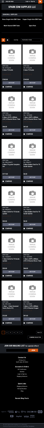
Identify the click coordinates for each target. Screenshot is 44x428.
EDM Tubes (5, 66)
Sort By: (16, 40)
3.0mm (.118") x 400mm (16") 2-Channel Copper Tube (31, 308)
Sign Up (33, 1)
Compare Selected (35, 337)
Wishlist (22, 371)
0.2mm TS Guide (8, 70)
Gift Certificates (22, 369)
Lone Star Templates (28, 426)
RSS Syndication (22, 388)
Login (26, 1)
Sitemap (24, 424)
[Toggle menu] (3, 3)
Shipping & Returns (22, 376)
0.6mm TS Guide (29, 70)
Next (38, 332)
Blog (22, 391)
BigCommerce (12, 426)
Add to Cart (11, 82)
